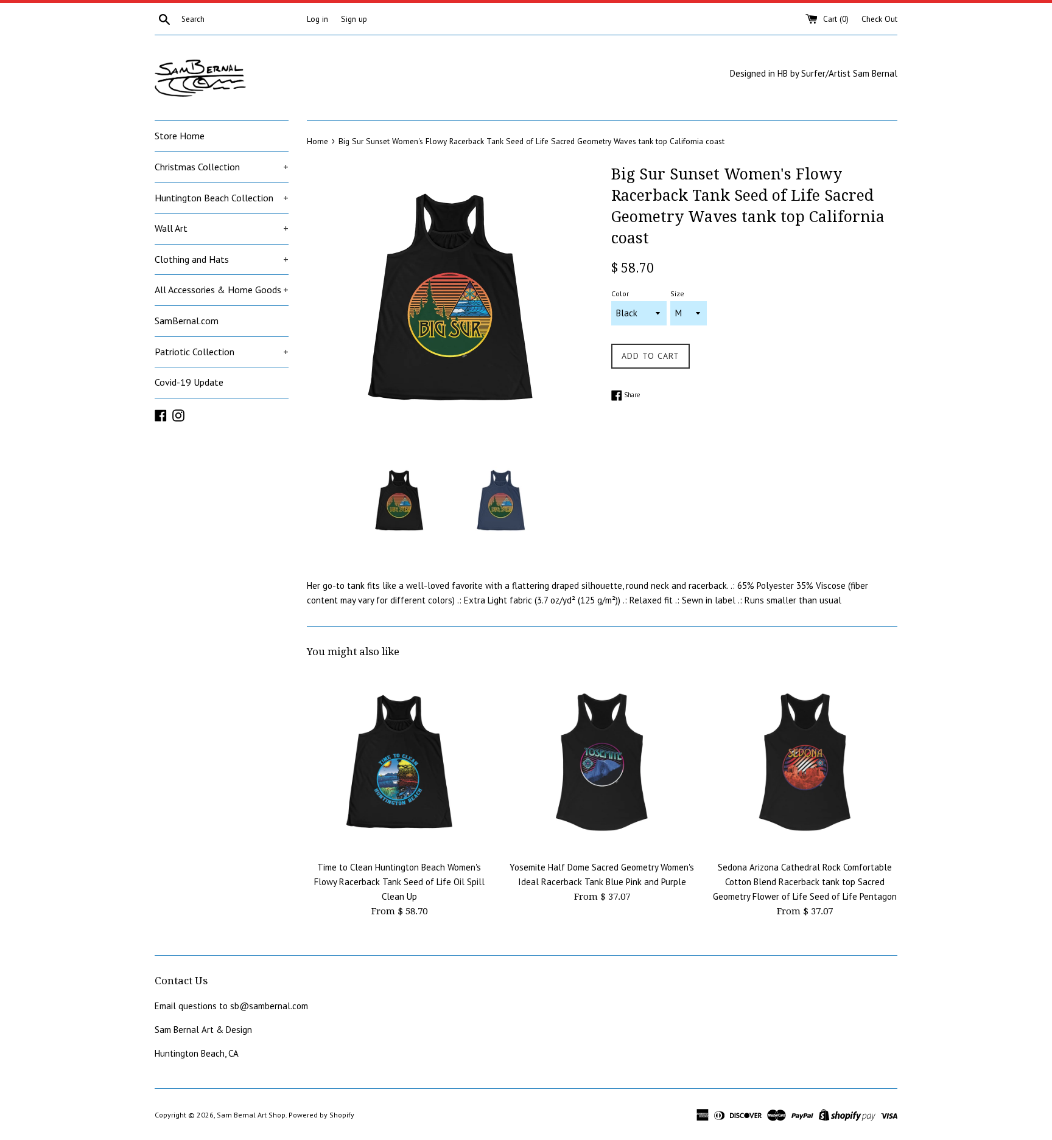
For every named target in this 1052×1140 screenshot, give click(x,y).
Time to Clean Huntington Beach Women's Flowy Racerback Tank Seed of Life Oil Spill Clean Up (399, 881)
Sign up (354, 18)
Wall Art (222, 228)
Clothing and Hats (222, 259)
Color (620, 293)
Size (677, 293)
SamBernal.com (187, 321)
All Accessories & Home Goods (222, 289)
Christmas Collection (222, 167)
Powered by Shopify (321, 1114)
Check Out (879, 18)
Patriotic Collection (222, 352)
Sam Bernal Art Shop (251, 1114)
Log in (317, 18)
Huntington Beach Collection (222, 198)
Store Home (180, 136)
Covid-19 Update (189, 382)
